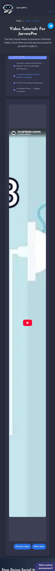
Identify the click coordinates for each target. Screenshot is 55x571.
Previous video (22, 547)
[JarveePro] (8, 7)
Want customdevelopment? (45, 567)
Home (18, 21)
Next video (39, 547)
